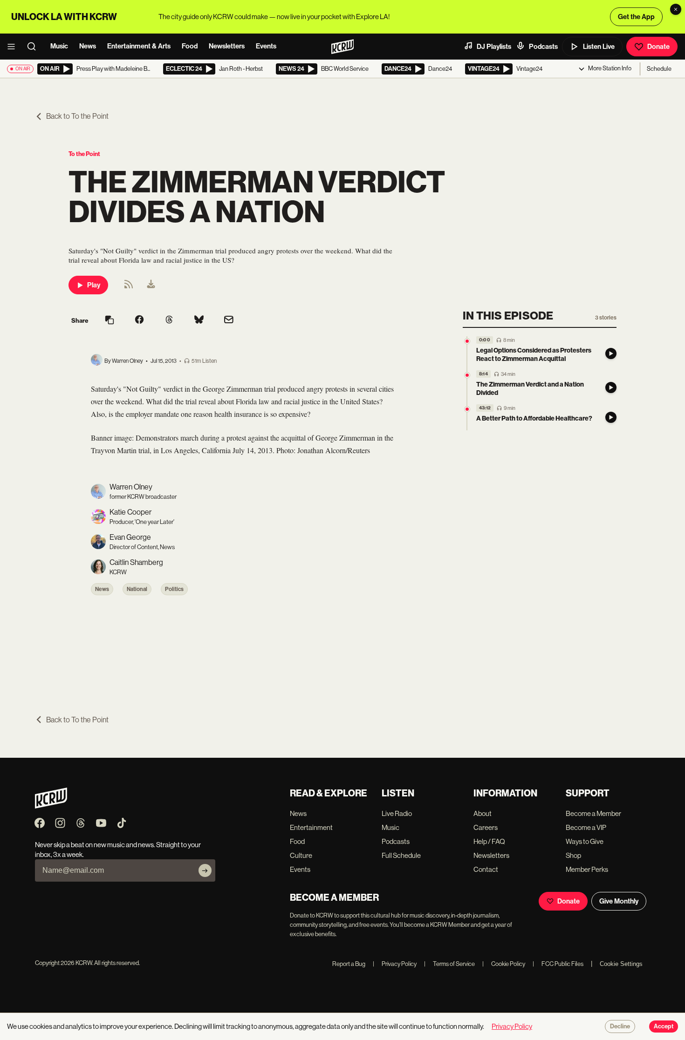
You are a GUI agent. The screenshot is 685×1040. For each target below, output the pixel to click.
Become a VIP (586, 827)
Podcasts (543, 46)
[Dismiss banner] (675, 9)
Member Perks (587, 869)
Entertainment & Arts (139, 46)
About (482, 813)
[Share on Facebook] (139, 320)
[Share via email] (228, 321)
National (137, 589)
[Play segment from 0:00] (467, 341)
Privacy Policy (395, 963)
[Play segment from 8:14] (467, 375)
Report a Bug (348, 963)
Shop (573, 855)
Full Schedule (401, 855)
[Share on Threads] (169, 320)
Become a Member (593, 813)
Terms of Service (449, 963)
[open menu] (14, 46)
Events (266, 46)
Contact (485, 869)
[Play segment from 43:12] (467, 409)
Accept (663, 1026)
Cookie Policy (503, 963)
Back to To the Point (77, 116)
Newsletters (227, 46)
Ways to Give (584, 841)
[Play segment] (610, 353)
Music (59, 46)
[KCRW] (51, 806)
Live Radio (397, 813)
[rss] (128, 287)
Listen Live (599, 46)
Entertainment (311, 827)
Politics (174, 589)
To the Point (84, 153)
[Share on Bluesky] (199, 320)
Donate (658, 46)
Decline (620, 1026)
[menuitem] (151, 285)
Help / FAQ (489, 841)
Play (93, 285)
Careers (485, 827)
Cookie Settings (621, 963)
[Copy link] (109, 320)
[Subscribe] (205, 870)
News (87, 46)
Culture (301, 855)
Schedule (659, 68)
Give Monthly (618, 901)
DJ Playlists (494, 46)
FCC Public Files (558, 963)
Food (190, 46)
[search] (34, 46)
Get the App (636, 17)
